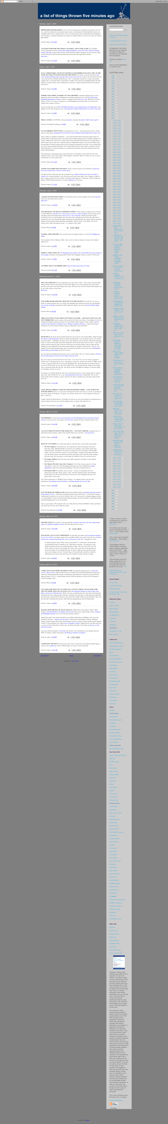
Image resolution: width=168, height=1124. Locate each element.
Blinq (110, 765)
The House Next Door (115, 649)
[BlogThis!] (74, 42)
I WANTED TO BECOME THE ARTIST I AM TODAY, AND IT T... (118, 238)
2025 (113, 78)
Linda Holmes (113, 665)
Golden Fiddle (113, 822)
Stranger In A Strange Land (117, 899)
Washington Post (114, 541)
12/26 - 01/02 (117, 120)
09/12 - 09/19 (117, 160)
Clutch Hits (112, 726)
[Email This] (72, 42)
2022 (113, 86)
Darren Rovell (113, 717)
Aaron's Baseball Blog (115, 739)
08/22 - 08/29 (117, 168)
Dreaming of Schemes (115, 906)
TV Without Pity (114, 615)
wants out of (71, 215)
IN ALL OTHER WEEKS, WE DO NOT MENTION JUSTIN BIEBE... (117, 248)
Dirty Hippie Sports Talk (116, 749)
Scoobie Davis (113, 835)
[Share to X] (76, 42)
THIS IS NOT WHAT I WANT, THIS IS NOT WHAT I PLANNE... (118, 354)
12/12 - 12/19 (117, 126)
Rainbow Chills (113, 826)
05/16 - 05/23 (117, 205)
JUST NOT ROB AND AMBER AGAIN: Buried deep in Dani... (118, 403)
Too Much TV (113, 854)
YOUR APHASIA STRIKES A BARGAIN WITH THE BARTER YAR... (118, 371)
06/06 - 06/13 (117, 197)
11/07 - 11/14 (117, 139)
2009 (113, 490)
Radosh (111, 784)
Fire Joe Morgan (114, 713)
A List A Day (113, 582)
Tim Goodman (113, 678)
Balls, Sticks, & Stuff (115, 813)
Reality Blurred (113, 609)
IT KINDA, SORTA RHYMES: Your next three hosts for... (118, 311)
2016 (113, 102)
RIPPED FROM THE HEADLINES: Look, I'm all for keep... (118, 229)
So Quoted (112, 816)
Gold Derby (112, 704)
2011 (113, 115)
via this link (62, 631)
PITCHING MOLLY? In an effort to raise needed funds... (118, 411)
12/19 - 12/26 (117, 123)
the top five (70, 420)
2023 (113, 84)
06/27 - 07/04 (117, 189)
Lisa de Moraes (113, 675)
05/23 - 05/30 (117, 202)
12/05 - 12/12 (117, 128)
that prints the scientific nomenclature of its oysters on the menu (82, 109)
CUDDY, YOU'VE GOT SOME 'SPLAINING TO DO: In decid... (118, 426)
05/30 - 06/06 (117, 200)
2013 (113, 110)
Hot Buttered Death (114, 883)
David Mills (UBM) (114, 681)
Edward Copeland (114, 694)
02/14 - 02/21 (117, 471)
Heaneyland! (112, 877)
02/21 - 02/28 (117, 468)
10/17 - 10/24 (117, 147)
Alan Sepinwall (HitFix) (116, 643)
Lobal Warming (113, 842)
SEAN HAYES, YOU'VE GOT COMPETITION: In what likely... (118, 418)
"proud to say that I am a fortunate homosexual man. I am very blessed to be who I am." (71, 538)
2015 (113, 105)
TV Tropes (112, 621)
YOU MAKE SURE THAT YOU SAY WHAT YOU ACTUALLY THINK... (118, 434)
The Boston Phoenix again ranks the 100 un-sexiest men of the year (63, 77)
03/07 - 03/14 (117, 463)
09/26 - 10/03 (117, 155)
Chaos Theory (113, 867)
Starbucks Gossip (114, 934)
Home (72, 656)
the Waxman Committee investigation (75, 633)
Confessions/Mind (114, 838)
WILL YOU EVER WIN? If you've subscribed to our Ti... (118, 335)
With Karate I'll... (114, 886)
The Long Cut (113, 797)
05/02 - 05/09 (117, 210)
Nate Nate (112, 758)
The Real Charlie (114, 762)
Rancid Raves (113, 810)
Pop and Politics (113, 880)
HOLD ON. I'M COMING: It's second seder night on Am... (117, 396)
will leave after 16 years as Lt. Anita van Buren (70, 213)
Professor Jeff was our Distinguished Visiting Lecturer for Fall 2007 (118, 572)
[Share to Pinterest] (79, 42)
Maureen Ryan (113, 668)
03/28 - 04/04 (117, 224)
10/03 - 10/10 (117, 152)
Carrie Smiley (113, 787)
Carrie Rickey (113, 700)
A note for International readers (118, 41)
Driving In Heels (114, 774)
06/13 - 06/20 (117, 194)
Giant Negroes (55, 350)
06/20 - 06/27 (117, 192)
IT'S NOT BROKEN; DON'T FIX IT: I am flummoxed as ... (118, 277)
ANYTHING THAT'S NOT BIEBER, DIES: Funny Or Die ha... (118, 327)
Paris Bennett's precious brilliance (58, 481)
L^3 (126, 566)
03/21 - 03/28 (117, 458)
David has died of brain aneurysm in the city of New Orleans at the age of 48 (71, 355)
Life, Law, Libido (114, 803)
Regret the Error (114, 829)
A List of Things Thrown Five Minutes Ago (119, 960)
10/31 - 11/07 (117, 141)
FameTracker (113, 628)
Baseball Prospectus (114, 729)
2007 (113, 496)
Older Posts (98, 656)
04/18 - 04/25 (117, 216)
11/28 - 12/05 (117, 131)
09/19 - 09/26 (117, 157)
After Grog (112, 915)
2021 (113, 89)
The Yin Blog (113, 806)
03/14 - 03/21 (117, 460)
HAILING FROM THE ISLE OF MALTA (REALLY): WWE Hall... (118, 444)
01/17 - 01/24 (117, 482)
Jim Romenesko (113, 684)
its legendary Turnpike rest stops (55, 524)
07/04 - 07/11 (117, 187)
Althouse (111, 790)
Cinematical (112, 618)
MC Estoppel (113, 893)
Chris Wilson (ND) (114, 909)
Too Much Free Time (115, 919)
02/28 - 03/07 (117, 466)
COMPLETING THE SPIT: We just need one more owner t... (118, 452)
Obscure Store (113, 931)
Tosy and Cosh (113, 794)
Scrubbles (112, 845)
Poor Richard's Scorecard (116, 832)
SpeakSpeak (112, 912)
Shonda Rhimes (113, 533)
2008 (113, 493)
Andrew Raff (112, 851)
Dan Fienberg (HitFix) (115, 659)
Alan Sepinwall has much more (73, 375)
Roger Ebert (112, 688)
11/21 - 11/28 (117, 134)
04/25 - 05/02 (117, 213)
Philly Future (113, 768)
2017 (113, 99)
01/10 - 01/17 (117, 484)
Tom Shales (112, 671)
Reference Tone (113, 800)
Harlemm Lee (72, 180)
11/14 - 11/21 (117, 136)
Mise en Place (113, 858)
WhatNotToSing (113, 612)
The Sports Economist (115, 720)
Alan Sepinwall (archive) (116, 646)
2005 (113, 501)
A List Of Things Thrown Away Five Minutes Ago (118, 593)
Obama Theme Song (115, 950)
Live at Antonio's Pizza (115, 953)
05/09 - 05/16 (117, 208)
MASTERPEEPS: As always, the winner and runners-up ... (118, 379)
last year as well (82, 99)
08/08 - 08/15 (117, 173)
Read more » (44, 56)
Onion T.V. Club (114, 605)
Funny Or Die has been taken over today (78, 266)
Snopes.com (112, 937)
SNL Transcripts (114, 940)
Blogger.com (112, 524)
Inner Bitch (112, 778)
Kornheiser (118, 745)
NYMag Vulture (113, 655)
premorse (69, 120)
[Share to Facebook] (77, 42)
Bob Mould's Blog (114, 943)
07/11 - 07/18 (117, 184)
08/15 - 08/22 (117, 171)
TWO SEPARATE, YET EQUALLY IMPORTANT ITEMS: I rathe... (118, 303)
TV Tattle (112, 602)
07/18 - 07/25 (117, 181)
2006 (113, 498)
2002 (113, 509)
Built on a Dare (113, 771)
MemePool (112, 927)
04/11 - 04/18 (117, 218)
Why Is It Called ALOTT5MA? (118, 44)
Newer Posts (45, 656)
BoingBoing (112, 625)
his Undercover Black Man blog (50, 339)
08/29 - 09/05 (117, 165)
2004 (113, 504)
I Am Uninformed (114, 874)
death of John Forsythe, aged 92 (90, 120)
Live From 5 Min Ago (115, 586)
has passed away (89, 433)
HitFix (111, 652)
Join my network (117, 966)
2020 (113, 91)
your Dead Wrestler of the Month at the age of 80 (60, 612)
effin (112, 896)
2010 (113, 118)
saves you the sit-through (48, 305)
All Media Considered (115, 903)
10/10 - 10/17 (117, 149)
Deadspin (112, 710)
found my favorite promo (61, 619)
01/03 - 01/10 (117, 487)
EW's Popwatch (113, 634)
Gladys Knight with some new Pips (80, 481)
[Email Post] (68, 42)
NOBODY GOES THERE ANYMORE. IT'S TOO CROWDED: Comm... (117, 259)
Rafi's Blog (112, 781)
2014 (113, 107)
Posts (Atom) (75, 661)
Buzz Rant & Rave (114, 819)
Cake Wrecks (113, 947)
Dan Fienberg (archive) (115, 662)
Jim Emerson (113, 697)
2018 (113, 97)
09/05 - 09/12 (117, 163)
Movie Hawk (113, 848)
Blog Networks (119, 968)
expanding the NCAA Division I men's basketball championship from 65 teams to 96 (76, 133)
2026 (113, 76)
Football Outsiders (114, 733)
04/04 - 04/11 (117, 221)
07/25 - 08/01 (117, 179)
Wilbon (111, 745)
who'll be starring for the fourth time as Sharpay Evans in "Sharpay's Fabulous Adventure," (70, 323)
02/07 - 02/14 (117, 474)
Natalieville (112, 864)
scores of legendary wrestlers (72, 623)
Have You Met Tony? (115, 861)
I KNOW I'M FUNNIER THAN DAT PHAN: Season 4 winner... (118, 286)
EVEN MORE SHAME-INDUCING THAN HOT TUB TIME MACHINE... (117, 344)
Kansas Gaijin (113, 870)
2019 (113, 94)
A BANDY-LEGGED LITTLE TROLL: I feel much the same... (118, 295)
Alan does (97, 197)
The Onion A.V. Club (115, 631)
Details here (53, 646)
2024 (113, 81)
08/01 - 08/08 (117, 176)
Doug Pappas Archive (115, 736)
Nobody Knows (113, 890)
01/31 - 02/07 (117, 476)
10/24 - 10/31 (117, 144)
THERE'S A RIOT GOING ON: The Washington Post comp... (118, 318)
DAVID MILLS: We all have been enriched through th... (118, 362)
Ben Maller (112, 723)
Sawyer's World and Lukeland (117, 755)
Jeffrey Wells (112, 691)
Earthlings (117, 589)
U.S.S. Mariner (113, 742)
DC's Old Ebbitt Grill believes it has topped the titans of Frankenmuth (77, 107)
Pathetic (111, 589)
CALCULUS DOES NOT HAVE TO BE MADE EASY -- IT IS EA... (118, 388)
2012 (113, 113)
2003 (113, 506)
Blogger (87, 1120)
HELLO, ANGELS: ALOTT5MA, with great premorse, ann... (118, 268)
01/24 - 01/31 (117, 479)
